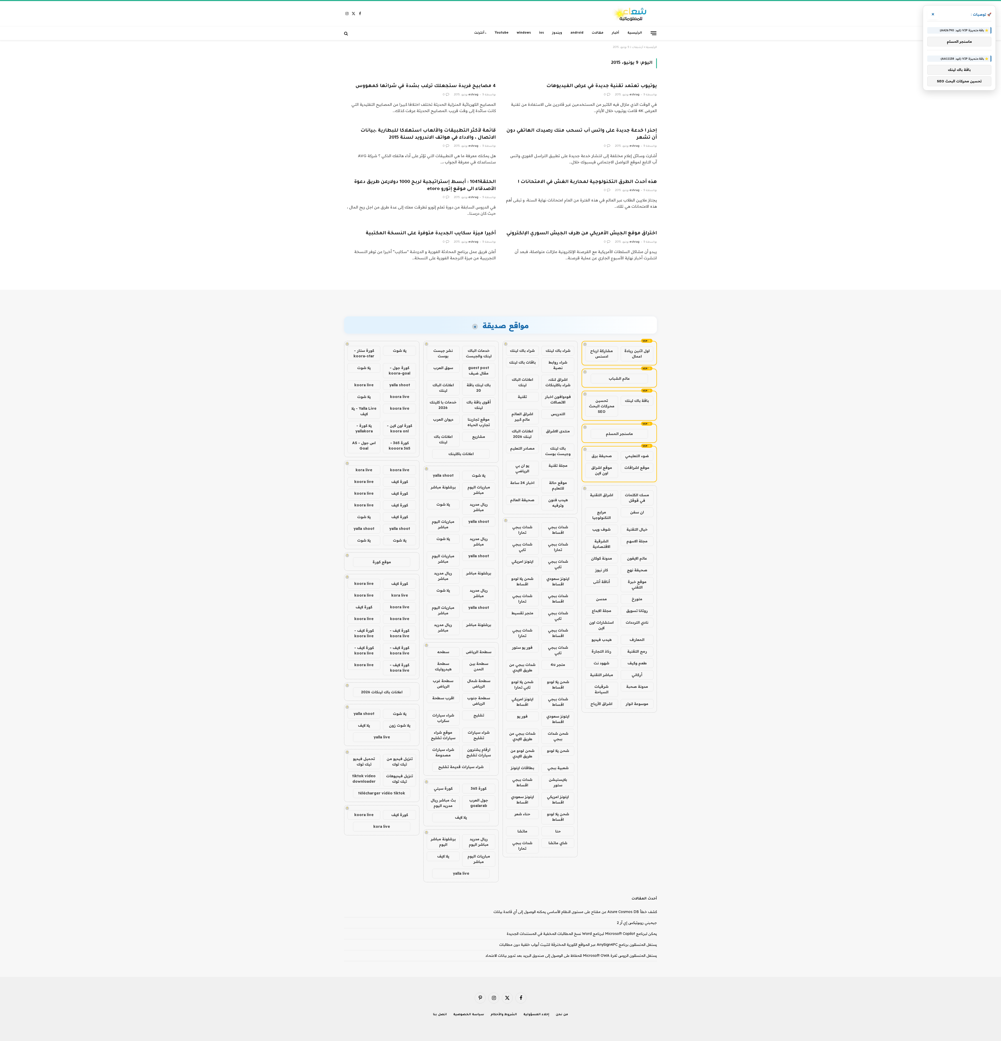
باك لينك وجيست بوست (558, 451)
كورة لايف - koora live (399, 633)
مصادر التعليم (522, 448)
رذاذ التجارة (601, 651)
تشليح (478, 715)
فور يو (522, 716)
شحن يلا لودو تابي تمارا (522, 684)
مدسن (601, 599)
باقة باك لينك (637, 400)
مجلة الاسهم (637, 541)
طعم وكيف (637, 663)
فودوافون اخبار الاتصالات (558, 399)
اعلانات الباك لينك (522, 382)
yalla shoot (443, 475)
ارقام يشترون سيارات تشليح (478, 752)
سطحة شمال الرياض (478, 683)
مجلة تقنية (557, 465)
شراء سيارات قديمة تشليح (461, 766)
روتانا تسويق (637, 610)
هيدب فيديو (601, 639)
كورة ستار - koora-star (363, 353)
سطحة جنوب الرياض (478, 701)
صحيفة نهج (637, 570)
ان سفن (637, 512)
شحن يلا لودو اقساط (522, 581)
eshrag (634, 94)
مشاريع (478, 436)
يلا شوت (478, 475)
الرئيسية (634, 33)
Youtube (501, 33)
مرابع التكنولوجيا (601, 515)
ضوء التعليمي (637, 456)
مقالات (597, 33)
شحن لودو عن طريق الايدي (522, 753)
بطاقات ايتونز (522, 768)
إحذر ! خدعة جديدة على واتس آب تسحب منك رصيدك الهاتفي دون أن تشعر (581, 134)
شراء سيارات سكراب (443, 718)
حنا (558, 831)
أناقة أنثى (601, 581)
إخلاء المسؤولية (536, 1014)
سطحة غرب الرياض (443, 683)
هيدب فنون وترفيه (558, 503)
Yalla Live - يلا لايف (363, 411)
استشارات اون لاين (601, 625)
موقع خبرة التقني (637, 584)
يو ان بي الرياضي (522, 468)
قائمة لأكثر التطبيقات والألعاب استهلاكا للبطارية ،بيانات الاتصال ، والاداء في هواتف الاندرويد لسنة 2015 (428, 134)
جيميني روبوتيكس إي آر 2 (637, 922)
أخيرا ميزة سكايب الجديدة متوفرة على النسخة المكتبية (431, 233)
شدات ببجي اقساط (558, 530)
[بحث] (346, 33)
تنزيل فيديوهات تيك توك (399, 779)
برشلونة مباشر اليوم (443, 842)
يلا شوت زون (399, 725)
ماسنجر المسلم (619, 433)
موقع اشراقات (636, 467)
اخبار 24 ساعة (522, 482)
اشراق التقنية (601, 495)
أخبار (615, 33)
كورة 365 (478, 788)
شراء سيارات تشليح (479, 735)
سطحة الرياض (478, 652)
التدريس (558, 414)
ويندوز (557, 33)
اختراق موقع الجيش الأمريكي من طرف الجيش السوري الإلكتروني (581, 233)
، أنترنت (480, 33)
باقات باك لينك (522, 362)
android (576, 33)
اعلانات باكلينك (461, 453)
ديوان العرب (443, 419)
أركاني (637, 674)
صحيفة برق (601, 456)
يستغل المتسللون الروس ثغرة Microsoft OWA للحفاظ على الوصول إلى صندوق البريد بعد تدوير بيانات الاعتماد (571, 955)
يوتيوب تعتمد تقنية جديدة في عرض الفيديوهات (601, 86)
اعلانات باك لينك (443, 439)
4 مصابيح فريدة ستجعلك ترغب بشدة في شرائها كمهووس (426, 86)
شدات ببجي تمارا (522, 530)
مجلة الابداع (601, 610)
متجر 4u (558, 664)
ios (541, 33)
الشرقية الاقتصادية (601, 544)
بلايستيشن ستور (558, 782)
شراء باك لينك (558, 350)
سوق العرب (443, 367)
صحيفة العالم (522, 500)
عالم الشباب (619, 378)
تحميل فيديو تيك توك (364, 761)
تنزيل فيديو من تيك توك (400, 761)
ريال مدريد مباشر (479, 507)
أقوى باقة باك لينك (478, 405)
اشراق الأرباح (601, 703)
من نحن (562, 1014)
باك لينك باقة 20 (479, 388)
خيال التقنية (637, 529)
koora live (364, 385)
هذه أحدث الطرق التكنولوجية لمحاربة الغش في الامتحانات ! (587, 182)
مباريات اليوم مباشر (478, 490)
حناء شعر (522, 814)
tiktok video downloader (364, 779)
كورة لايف (399, 481)
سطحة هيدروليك (443, 666)
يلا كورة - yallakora (364, 428)
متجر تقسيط (522, 613)
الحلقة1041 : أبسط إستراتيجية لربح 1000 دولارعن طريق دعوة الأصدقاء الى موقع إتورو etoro (425, 186)
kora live (364, 470)
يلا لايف (461, 817)
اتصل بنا (440, 1014)
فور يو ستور (522, 647)
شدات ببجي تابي (522, 547)
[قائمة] (653, 33)
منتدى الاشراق (558, 431)
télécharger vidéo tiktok (381, 793)
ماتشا (522, 831)
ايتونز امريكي (522, 561)
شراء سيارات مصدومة (443, 752)
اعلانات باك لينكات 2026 (381, 692)
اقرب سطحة (443, 698)
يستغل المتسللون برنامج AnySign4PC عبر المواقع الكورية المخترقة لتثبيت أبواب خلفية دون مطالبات (578, 944)
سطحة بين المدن (478, 666)
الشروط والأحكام (504, 1014)
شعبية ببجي (558, 768)
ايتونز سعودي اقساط (557, 581)
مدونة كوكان (601, 558)
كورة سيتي (443, 788)
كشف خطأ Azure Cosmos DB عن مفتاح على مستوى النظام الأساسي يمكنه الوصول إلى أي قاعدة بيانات (575, 911)
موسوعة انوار (637, 703)
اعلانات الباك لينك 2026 (522, 434)
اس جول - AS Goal (364, 445)
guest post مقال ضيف (478, 370)
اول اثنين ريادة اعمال (637, 353)
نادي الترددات (637, 622)
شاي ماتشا (557, 843)
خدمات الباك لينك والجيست (479, 353)
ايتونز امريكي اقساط (522, 702)
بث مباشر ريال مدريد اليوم (443, 803)
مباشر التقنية (601, 674)
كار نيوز (601, 570)
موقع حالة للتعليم (558, 485)
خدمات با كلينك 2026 (443, 405)
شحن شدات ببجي (558, 736)
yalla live (461, 873)
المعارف (637, 639)
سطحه (443, 652)
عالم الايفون (637, 558)
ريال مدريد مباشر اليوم (479, 842)
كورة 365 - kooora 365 (399, 445)
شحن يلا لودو (558, 750)
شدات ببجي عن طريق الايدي (522, 667)
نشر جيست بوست (443, 353)
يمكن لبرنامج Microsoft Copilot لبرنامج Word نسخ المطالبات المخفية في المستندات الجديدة (582, 933)
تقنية (522, 396)
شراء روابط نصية (557, 365)
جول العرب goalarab (478, 803)
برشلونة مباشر (443, 487)
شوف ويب (601, 529)
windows (524, 33)
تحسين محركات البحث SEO (601, 406)
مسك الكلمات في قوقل (637, 498)
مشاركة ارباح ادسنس (601, 353)
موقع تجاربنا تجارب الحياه (478, 422)
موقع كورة (382, 562)
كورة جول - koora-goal (399, 370)
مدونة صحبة (637, 686)
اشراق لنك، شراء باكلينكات (557, 382)
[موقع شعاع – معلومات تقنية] (629, 13)
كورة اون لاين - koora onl (399, 428)
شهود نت (601, 663)
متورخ (637, 599)
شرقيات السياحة (601, 689)
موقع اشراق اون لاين (601, 470)
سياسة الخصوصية (468, 1014)
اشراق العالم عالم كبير (522, 417)
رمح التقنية (637, 651)
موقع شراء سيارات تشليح (443, 735)
